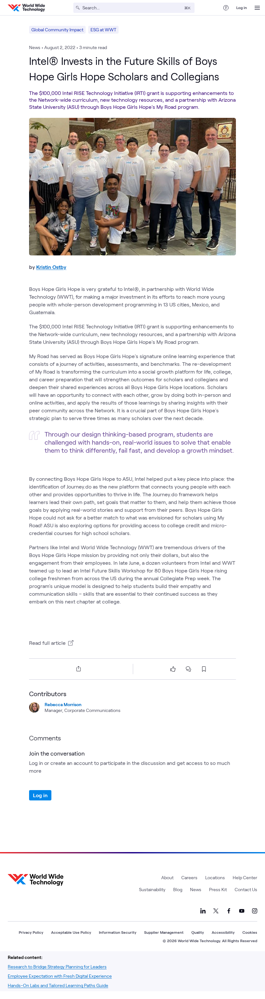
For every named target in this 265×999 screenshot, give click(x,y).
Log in (241, 7)
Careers (189, 877)
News (195, 889)
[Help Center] (225, 7)
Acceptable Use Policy (71, 932)
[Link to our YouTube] (241, 910)
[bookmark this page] (204, 669)
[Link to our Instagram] (254, 910)
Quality (197, 932)
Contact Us (246, 889)
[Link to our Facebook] (228, 910)
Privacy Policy (31, 932)
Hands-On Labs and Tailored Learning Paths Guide (58, 985)
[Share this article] (77, 668)
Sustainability (152, 889)
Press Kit (218, 889)
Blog (177, 889)
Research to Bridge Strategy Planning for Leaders (57, 966)
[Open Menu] (257, 7)
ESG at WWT (103, 29)
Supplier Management (164, 932)
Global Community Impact (57, 29)
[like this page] (172, 669)
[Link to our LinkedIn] (203, 910)
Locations (215, 877)
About (167, 877)
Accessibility (223, 932)
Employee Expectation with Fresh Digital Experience (60, 976)
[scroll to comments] (188, 669)
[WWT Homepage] (26, 8)
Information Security (117, 932)
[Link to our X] (215, 910)
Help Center (245, 877)
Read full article (47, 643)
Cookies (249, 932)
